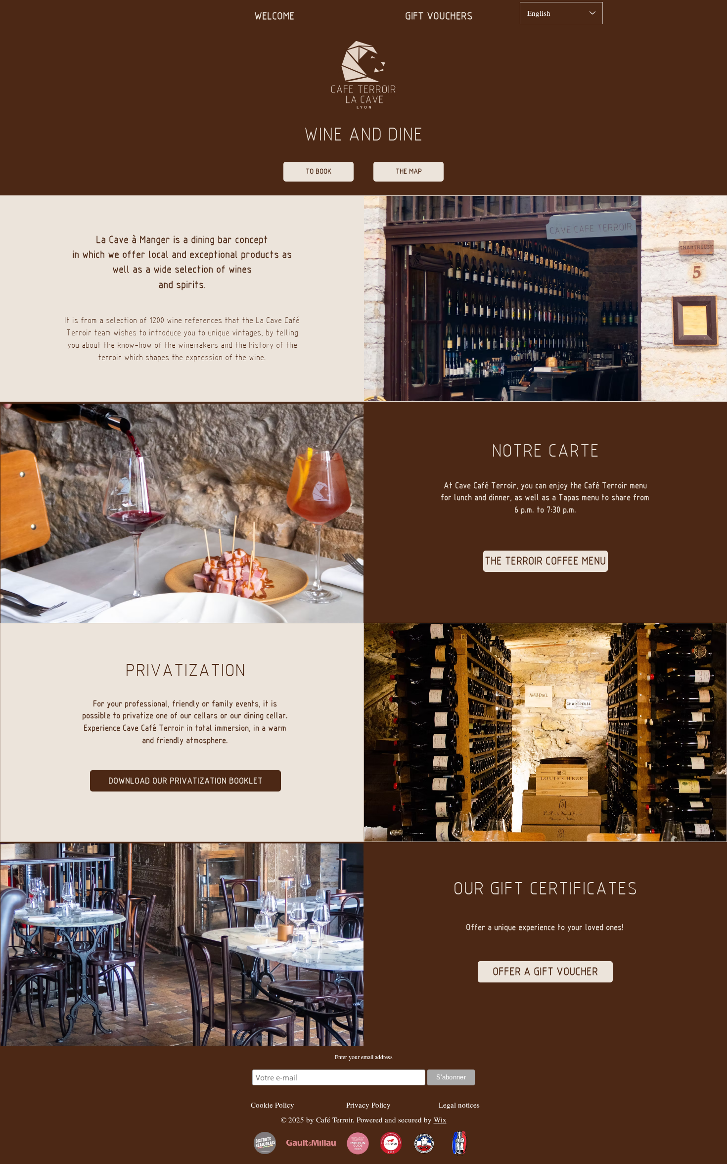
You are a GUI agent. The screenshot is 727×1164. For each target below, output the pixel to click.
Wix (440, 1119)
